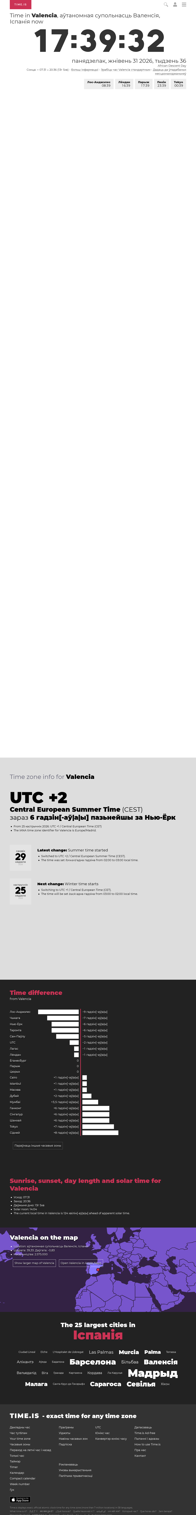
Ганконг (15, 1108)
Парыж (143, 84)
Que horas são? (148, 1511)
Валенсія (161, 1362)
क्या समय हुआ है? (46, 1511)
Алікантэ (25, 1362)
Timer (14, 1467)
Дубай (14, 1096)
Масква (15, 1089)
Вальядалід (26, 1373)
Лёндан (124, 84)
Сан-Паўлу (17, 1036)
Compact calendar (22, 1478)
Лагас (14, 1048)
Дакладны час (20, 1427)
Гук (12, 1490)
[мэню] (184, 5)
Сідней (15, 1132)
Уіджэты (64, 1433)
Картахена (75, 1372)
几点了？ (33, 1511)
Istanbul (15, 1083)
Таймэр (15, 1461)
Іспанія (98, 1335)
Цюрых (15, 1071)
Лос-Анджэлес (98, 84)
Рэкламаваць (68, 1464)
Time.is (20, 4)
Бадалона (58, 1361)
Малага (36, 1384)
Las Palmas (101, 1352)
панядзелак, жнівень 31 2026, (129, 61)
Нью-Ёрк (16, 1024)
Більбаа (129, 1362)
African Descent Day (172, 65)
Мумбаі (15, 1102)
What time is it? (18, 1511)
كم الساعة (101, 1511)
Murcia (129, 1352)
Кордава (94, 1373)
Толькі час (17, 1455)
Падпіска (65, 1444)
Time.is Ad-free (144, 1433)
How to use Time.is (147, 1444)
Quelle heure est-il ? (83, 1511)
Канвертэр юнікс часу (111, 1438)
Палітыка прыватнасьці (75, 1476)
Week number (20, 1484)
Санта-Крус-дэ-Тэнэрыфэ (69, 1383)
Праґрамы (66, 1427)
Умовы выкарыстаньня (75, 1470)
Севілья (141, 1384)
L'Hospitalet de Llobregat (68, 1352)
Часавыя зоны (20, 1444)
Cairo (13, 1077)
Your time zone (20, 1438)
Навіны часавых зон (73, 1438)
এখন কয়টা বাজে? (114, 1511)
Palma (152, 1352)
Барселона (93, 1362)
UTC (12, 1042)
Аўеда (43, 1361)
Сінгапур (16, 1114)
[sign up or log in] (175, 6)
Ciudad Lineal (27, 1352)
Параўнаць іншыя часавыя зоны (38, 1145)
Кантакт (140, 1455)
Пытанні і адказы (146, 1438)
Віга (45, 1373)
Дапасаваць (143, 1427)
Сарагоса (105, 1384)
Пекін (161, 84)
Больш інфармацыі (84, 69)
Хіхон (165, 1384)
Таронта (15, 1030)
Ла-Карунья (114, 1372)
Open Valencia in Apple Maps (81, 1263)
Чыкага (15, 1018)
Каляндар (17, 1473)
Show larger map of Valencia (34, 1263)
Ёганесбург (18, 1060)
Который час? (130, 1511)
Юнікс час (102, 1433)
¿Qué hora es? (63, 1511)
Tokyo (178, 84)
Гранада (58, 1372)
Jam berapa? (165, 1511)
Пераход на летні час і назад (30, 1450)
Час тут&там (18, 1433)
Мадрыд (153, 1373)
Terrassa (171, 1352)
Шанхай (15, 1120)
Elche (44, 1352)
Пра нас (140, 1450)
